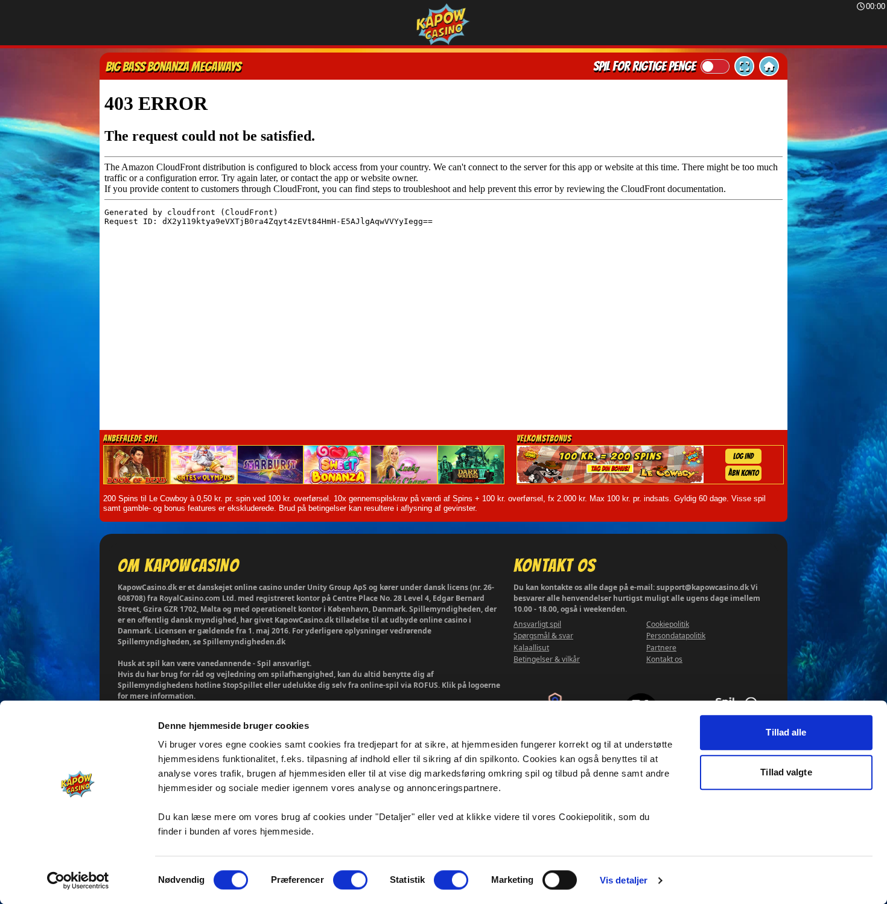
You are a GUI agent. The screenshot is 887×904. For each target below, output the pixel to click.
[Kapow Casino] (443, 24)
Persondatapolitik (675, 635)
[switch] (350, 880)
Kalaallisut (531, 648)
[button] (744, 66)
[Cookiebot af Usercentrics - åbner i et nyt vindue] (78, 880)
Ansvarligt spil (537, 624)
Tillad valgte (786, 772)
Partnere (661, 648)
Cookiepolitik (667, 624)
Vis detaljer (623, 880)
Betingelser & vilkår (546, 659)
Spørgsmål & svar (543, 635)
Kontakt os (664, 659)
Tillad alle (786, 732)
